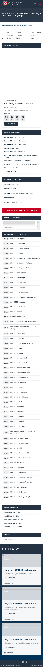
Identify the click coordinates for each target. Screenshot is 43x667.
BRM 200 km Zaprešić (18, 287)
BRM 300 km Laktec (17, 468)
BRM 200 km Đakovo (17, 334)
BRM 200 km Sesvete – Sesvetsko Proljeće (25, 258)
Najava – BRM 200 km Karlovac (15, 144)
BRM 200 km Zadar (17, 253)
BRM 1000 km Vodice (17, 302)
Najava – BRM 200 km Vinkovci (14, 152)
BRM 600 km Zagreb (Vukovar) (21, 477)
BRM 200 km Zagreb (17, 239)
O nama (39, 665)
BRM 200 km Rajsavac (18, 492)
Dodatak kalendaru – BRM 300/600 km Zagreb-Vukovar (21, 156)
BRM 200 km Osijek (17, 387)
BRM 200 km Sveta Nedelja (19, 248)
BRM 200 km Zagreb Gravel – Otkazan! (17, 161)
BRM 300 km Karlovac (18, 421)
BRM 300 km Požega (17, 278)
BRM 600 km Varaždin (18, 273)
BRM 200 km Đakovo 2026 (13, 527)
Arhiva (16, 25)
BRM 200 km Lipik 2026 (12, 516)
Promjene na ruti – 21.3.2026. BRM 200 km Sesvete (21, 164)
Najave (6, 558)
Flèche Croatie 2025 (17, 317)
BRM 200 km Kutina (17, 402)
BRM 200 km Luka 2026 (12, 512)
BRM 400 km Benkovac (18, 487)
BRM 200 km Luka (16, 353)
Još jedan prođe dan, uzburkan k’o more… (18, 193)
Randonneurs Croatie (13, 665)
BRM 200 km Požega (17, 244)
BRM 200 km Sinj (16, 448)
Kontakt (33, 665)
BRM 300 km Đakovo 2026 (13, 523)
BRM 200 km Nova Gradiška (20, 453)
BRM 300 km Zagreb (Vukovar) (21, 482)
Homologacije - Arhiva (25, 25)
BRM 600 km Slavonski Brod (20, 377)
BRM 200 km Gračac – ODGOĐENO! (23, 297)
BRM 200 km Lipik (16, 348)
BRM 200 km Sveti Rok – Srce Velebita (23, 322)
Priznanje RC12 (9, 198)
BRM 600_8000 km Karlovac (18, 103)
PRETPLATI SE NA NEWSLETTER (21, 210)
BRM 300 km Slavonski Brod (20, 368)
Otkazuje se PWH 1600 (11, 148)
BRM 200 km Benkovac (18, 472)
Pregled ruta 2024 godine (13, 202)
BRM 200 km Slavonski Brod (20, 373)
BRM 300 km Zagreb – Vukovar (21, 268)
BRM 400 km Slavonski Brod (20, 382)
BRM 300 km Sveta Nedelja (19, 358)
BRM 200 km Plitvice (17, 412)
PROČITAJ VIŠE (10, 578)
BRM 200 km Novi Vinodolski (20, 458)
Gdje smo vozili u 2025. (12, 168)
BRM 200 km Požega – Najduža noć (23, 497)
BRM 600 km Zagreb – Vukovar (21, 263)
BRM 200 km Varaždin (18, 283)
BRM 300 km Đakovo (17, 338)
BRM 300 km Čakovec (18, 426)
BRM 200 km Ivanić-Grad (19, 292)
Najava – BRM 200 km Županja (14, 137)
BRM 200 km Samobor (18, 312)
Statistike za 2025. (10, 171)
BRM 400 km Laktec (17, 463)
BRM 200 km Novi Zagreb (19, 397)
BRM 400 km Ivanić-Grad (19, 438)
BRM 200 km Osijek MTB (18, 392)
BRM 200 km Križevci (17, 307)
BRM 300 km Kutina (17, 407)
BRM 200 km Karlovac (18, 417)
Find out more (11, 123)
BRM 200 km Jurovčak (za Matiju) (22, 343)
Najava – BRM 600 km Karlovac (15, 141)
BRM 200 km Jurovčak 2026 (13, 520)
